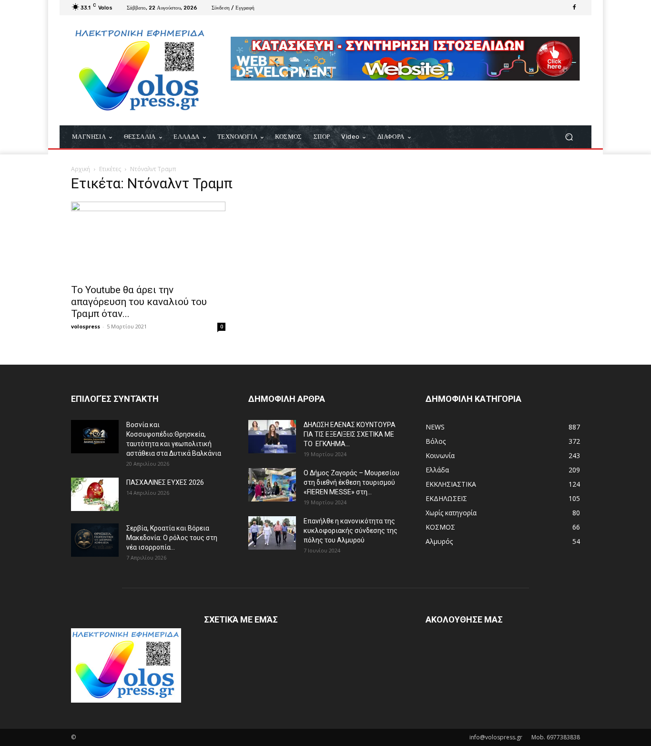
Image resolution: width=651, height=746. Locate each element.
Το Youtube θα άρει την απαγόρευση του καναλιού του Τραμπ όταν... (139, 301)
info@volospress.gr (495, 737)
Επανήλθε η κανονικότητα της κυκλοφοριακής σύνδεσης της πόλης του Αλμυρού (350, 530)
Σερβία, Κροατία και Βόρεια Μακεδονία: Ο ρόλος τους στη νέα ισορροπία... (171, 537)
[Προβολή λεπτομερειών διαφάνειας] (405, 59)
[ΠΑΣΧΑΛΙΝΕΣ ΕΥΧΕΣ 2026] (95, 494)
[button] (569, 137)
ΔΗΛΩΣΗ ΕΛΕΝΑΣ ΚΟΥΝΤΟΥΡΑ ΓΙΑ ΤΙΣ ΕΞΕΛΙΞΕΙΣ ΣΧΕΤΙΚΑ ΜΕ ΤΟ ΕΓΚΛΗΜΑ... (350, 434)
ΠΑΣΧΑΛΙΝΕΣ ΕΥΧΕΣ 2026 (165, 482)
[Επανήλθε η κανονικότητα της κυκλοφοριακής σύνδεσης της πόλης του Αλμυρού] (272, 533)
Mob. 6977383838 (555, 737)
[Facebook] (574, 7)
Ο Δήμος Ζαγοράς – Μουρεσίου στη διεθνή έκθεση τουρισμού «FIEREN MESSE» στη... (351, 482)
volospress (85, 326)
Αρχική (80, 169)
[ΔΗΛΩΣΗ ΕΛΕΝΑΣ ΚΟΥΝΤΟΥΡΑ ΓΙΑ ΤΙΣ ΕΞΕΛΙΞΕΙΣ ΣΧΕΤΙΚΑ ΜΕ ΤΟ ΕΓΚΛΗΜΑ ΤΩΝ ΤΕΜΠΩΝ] (272, 436)
